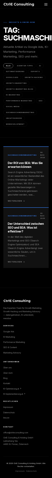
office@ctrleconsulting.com (15, 432)
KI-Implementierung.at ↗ (14, 394)
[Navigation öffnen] (46, 4)
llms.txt (6, 418)
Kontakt (6, 383)
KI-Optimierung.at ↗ (12, 389)
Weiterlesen (16, 201)
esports (35, 71)
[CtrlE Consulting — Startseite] (19, 4)
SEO (40, 101)
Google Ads (12, 77)
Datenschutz (9, 412)
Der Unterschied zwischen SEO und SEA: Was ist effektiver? (26, 227)
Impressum (8, 407)
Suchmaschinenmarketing (20, 112)
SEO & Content (10, 347)
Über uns (7, 367)
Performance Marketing (19, 101)
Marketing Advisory (12, 353)
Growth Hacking (34, 77)
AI (40, 66)
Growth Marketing (16, 83)
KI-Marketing (13, 95)
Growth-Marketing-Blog (19, 89)
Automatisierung (15, 71)
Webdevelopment (15, 124)
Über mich (8, 373)
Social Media (13, 107)
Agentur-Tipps (25, 66)
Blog (5, 378)
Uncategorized (14, 118)
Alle (8, 66)
